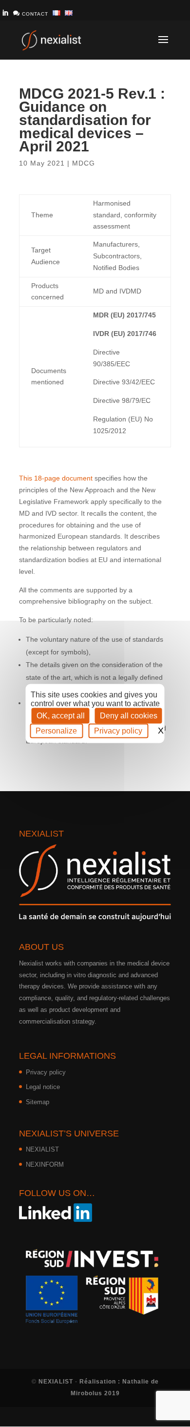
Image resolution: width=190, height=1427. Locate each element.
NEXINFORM (45, 1164)
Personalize (56, 731)
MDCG (83, 163)
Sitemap (37, 1102)
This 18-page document (56, 478)
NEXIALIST (42, 1149)
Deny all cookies (128, 716)
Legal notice (43, 1087)
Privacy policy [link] (118, 731)
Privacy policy (46, 1072)
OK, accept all (61, 716)
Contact (30, 13)
